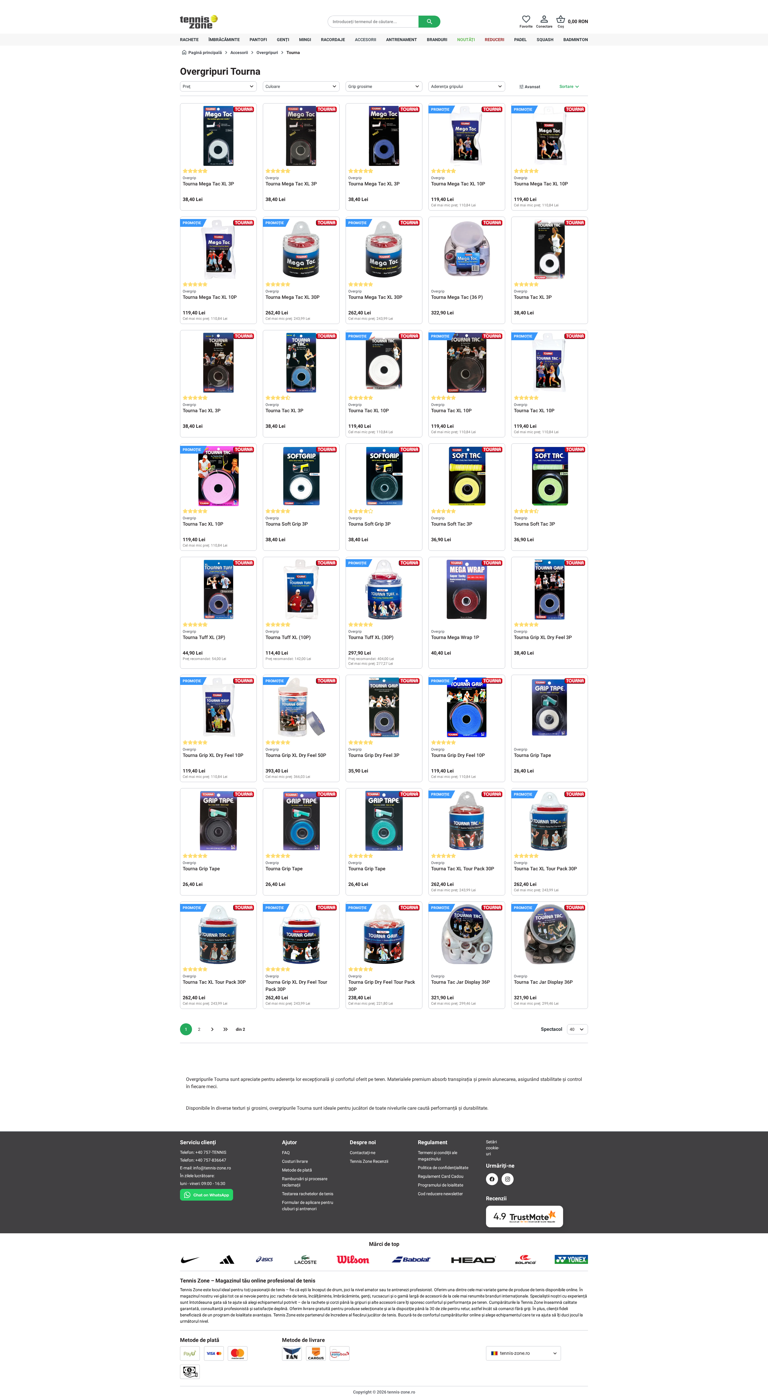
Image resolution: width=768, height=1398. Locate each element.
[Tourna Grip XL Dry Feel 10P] (218, 707)
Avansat (532, 86)
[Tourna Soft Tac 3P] (467, 476)
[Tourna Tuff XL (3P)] (218, 590)
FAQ (286, 1152)
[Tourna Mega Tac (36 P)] (467, 249)
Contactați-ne (362, 1152)
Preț (186, 86)
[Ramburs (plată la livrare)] (190, 1371)
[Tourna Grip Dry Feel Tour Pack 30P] (384, 934)
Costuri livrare (295, 1161)
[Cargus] (316, 1353)
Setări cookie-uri (492, 1147)
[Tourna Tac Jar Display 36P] (467, 934)
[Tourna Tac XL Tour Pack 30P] (467, 821)
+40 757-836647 (213, 4)
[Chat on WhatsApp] (206, 1193)
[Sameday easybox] (340, 1353)
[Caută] (429, 22)
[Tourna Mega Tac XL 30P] (301, 249)
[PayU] (190, 1353)
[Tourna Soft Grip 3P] (301, 476)
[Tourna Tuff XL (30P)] (384, 590)
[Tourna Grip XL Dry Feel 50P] (301, 707)
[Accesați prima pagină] (199, 21)
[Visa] (214, 1353)
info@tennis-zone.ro (212, 1168)
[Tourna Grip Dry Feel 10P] (467, 707)
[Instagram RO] (508, 1179)
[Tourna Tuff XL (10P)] (301, 590)
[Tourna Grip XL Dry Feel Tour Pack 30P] (301, 934)
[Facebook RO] (492, 1179)
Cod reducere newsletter (440, 1193)
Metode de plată (297, 1170)
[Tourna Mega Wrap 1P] (467, 590)
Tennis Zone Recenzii (369, 1161)
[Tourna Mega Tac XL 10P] (467, 136)
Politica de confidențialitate (443, 1167)
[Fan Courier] (292, 1353)
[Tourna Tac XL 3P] (550, 249)
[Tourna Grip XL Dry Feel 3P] (550, 590)
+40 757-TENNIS (210, 1152)
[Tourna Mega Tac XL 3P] (218, 136)
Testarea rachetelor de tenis (307, 1193)
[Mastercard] (238, 1353)
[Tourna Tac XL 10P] (384, 363)
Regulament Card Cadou (441, 1176)
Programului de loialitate (440, 1185)
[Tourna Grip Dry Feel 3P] (384, 707)
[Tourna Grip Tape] (550, 707)
